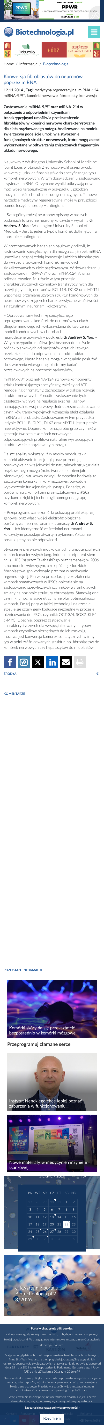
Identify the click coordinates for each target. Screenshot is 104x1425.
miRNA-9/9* (14, 96)
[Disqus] (52, 770)
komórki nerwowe (42, 96)
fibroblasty (68, 96)
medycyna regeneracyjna (55, 90)
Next (82, 1176)
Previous (22, 1176)
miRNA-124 (88, 90)
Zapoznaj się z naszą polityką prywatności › (52, 1407)
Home (9, 64)
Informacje (28, 64)
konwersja (88, 96)
